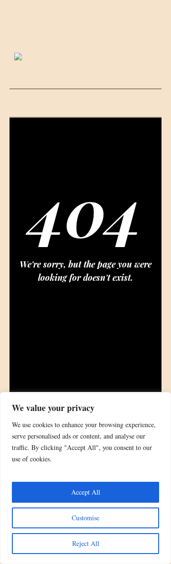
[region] (85, 478)
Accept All (85, 492)
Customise (85, 517)
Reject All (85, 543)
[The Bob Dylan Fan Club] (85, 57)
